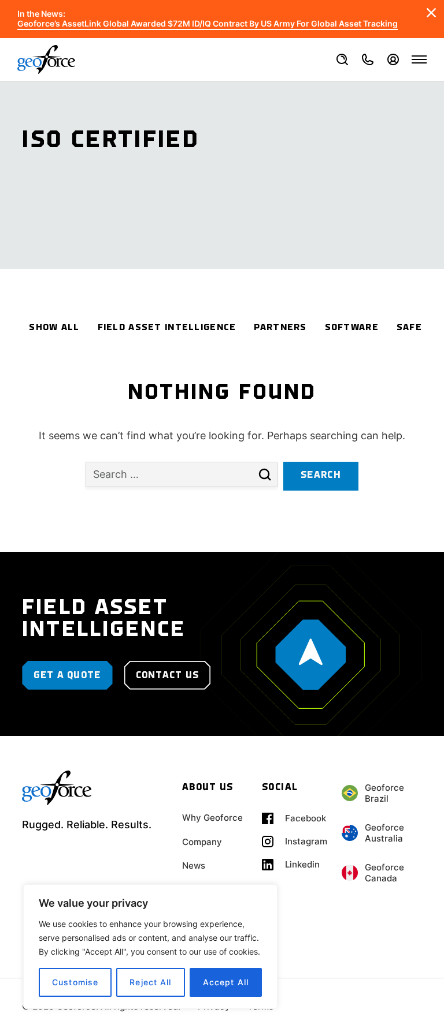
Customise (75, 982)
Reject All (150, 982)
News (193, 865)
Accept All (226, 982)
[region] (150, 946)
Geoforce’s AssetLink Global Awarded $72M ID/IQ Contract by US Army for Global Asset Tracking (207, 23)
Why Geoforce (212, 817)
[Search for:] (182, 481)
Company (202, 841)
